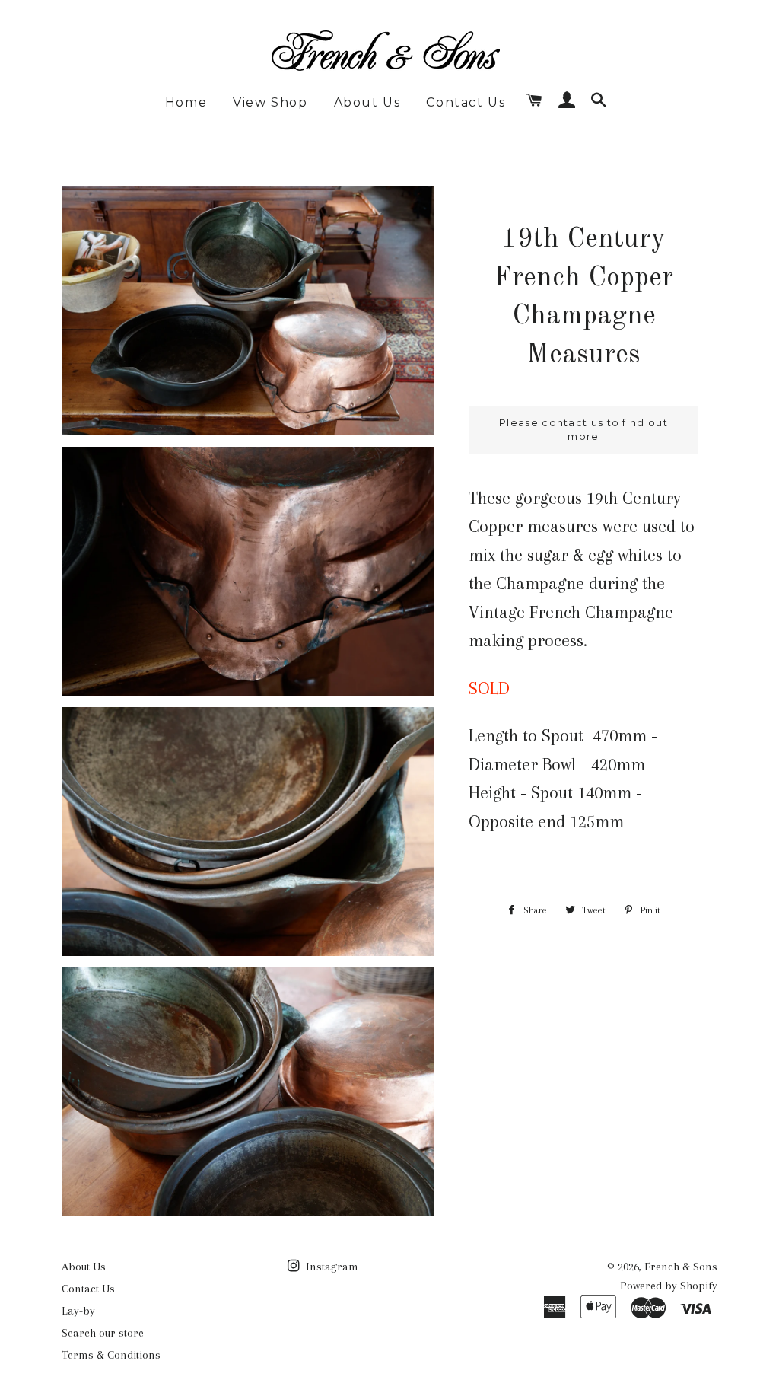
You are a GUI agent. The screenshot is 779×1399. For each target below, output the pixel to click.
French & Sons (680, 1266)
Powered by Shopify (668, 1285)
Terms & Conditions (111, 1355)
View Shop (270, 102)
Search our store (103, 1333)
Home (186, 102)
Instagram (330, 1266)
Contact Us (465, 102)
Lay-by (78, 1311)
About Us (367, 102)
